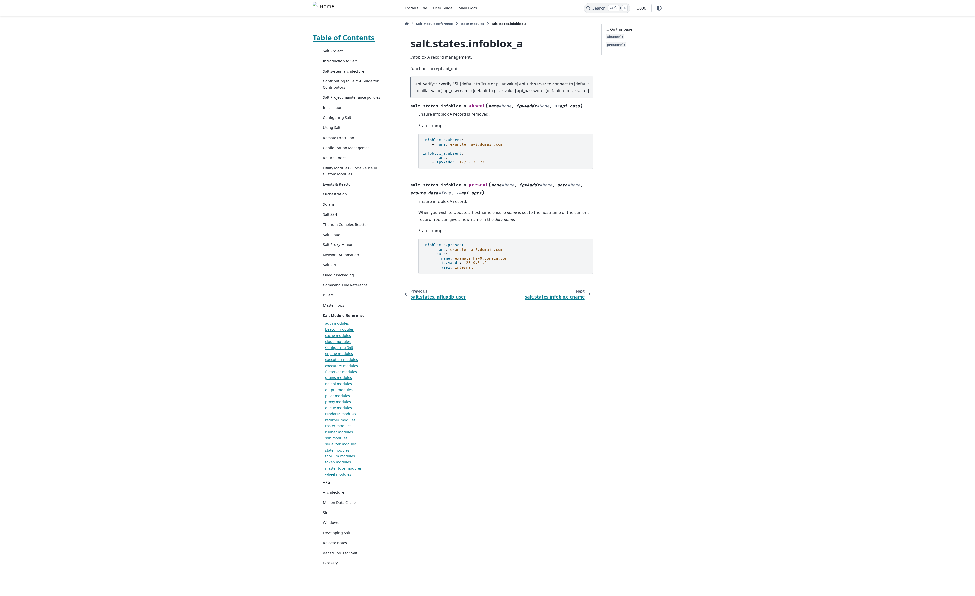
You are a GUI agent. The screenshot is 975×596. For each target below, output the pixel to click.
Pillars (328, 295)
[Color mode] (659, 8)
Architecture (333, 492)
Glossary (330, 562)
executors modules (341, 365)
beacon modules (339, 329)
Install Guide (416, 8)
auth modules (337, 323)
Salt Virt (329, 264)
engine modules (339, 353)
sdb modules (336, 438)
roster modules (338, 425)
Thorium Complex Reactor (345, 224)
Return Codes (334, 157)
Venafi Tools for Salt (340, 553)
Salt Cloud (331, 234)
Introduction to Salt (340, 61)
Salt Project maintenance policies (351, 97)
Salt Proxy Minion (338, 244)
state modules (337, 450)
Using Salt (331, 127)
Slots (327, 512)
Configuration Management (347, 147)
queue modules (338, 407)
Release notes (335, 542)
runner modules (339, 431)
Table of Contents (344, 37)
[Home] (407, 23)
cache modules (338, 335)
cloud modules (338, 341)
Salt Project (333, 50)
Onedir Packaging (338, 275)
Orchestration (335, 194)
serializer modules (341, 444)
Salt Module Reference (344, 315)
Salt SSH (330, 214)
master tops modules (343, 468)
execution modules (341, 359)
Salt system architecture (343, 71)
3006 (641, 8)
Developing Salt (336, 532)
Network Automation (341, 254)
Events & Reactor (337, 184)
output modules (339, 389)
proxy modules (338, 401)
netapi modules (338, 383)
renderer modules (340, 413)
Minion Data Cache (339, 502)
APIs (327, 482)
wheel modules (338, 474)
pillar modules (337, 395)
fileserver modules (341, 371)
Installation (333, 107)
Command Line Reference (345, 285)
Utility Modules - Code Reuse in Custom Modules (350, 170)
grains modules (338, 377)
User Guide (442, 8)
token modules (338, 462)
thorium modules (340, 456)
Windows (331, 522)
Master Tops (333, 305)
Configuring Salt (337, 117)
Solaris (329, 204)
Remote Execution (338, 137)
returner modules (340, 420)
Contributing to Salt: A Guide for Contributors (351, 84)
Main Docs (468, 8)
